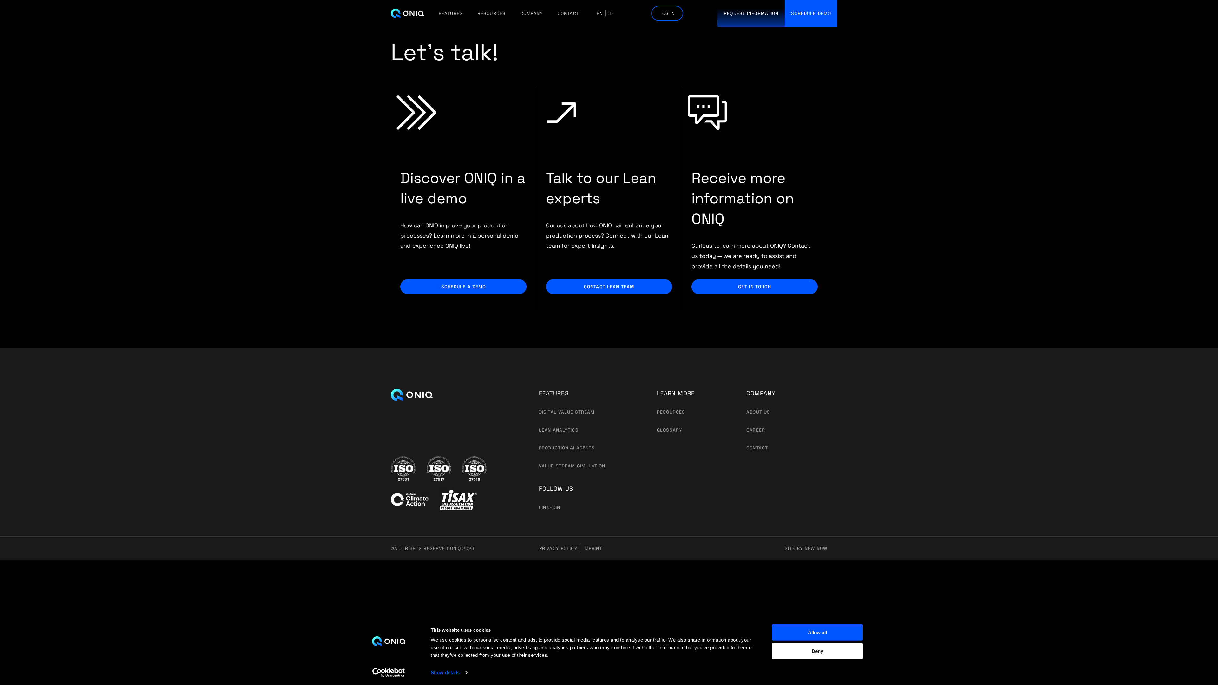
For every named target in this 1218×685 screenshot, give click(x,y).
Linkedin (549, 507)
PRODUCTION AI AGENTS (567, 448)
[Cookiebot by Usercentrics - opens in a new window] (388, 672)
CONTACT (568, 13)
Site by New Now (806, 548)
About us (758, 412)
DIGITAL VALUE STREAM (566, 412)
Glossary (669, 430)
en (600, 13)
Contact (757, 448)
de (611, 13)
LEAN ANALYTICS (559, 430)
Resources (671, 412)
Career (755, 430)
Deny (817, 651)
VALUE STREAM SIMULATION (572, 466)
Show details (445, 672)
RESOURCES (491, 13)
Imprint (592, 548)
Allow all (817, 632)
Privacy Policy (558, 548)
